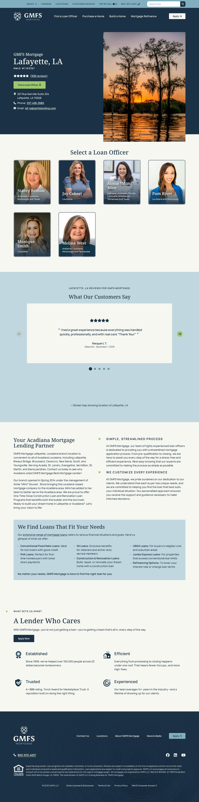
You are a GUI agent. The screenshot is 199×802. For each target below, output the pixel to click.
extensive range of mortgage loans (45, 534)
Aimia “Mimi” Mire (120, 185)
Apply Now (24, 638)
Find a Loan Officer (28, 84)
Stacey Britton (31, 190)
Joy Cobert (72, 193)
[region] (99, 333)
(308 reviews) (39, 76)
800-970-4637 (27, 755)
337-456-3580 (35, 103)
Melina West (74, 243)
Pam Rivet (162, 193)
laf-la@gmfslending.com (40, 108)
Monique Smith (26, 243)
